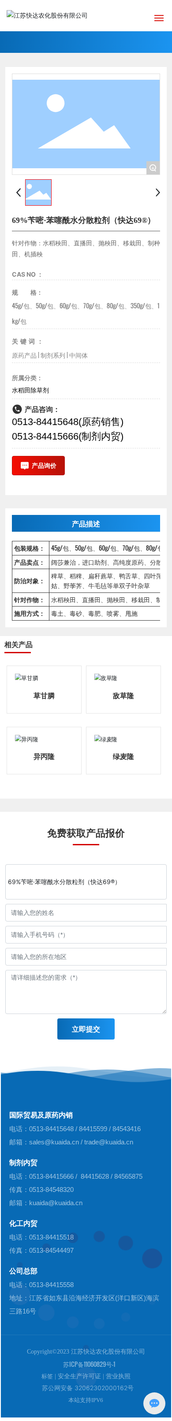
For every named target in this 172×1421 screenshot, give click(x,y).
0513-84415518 (51, 1237)
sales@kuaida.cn (54, 1142)
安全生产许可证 (79, 1376)
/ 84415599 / (93, 1128)
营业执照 (118, 1376)
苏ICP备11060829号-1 (89, 1364)
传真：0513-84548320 (41, 1189)
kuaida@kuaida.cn (55, 1202)
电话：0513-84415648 (42, 1128)
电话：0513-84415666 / (43, 1176)
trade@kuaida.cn (108, 1142)
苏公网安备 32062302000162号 (86, 1387)
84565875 (128, 1176)
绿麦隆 (123, 756)
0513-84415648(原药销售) (67, 421)
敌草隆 (123, 695)
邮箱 (15, 1142)
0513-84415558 (51, 1284)
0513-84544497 (51, 1250)
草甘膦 (44, 695)
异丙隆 (44, 756)
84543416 (126, 1128)
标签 (47, 1376)
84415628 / (96, 1176)
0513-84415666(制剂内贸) (67, 436)
